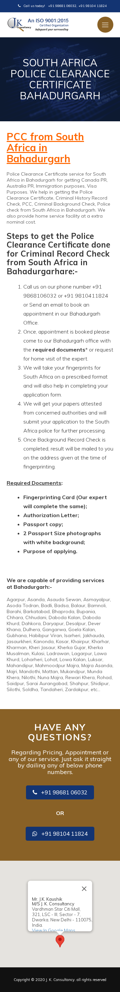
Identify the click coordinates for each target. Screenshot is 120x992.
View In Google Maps (53, 930)
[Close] (84, 889)
